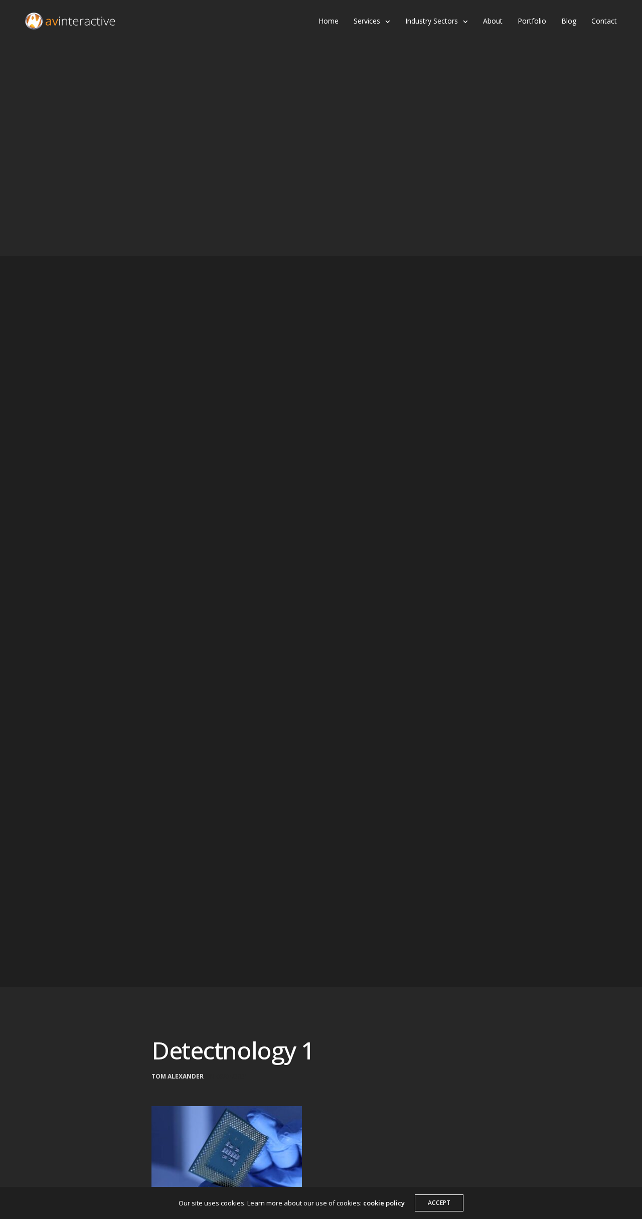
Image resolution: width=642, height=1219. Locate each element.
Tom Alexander (177, 1077)
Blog (568, 21)
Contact (604, 21)
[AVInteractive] (70, 21)
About (493, 21)
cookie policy (384, 1202)
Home (328, 21)
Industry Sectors (431, 21)
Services (367, 21)
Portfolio (532, 21)
